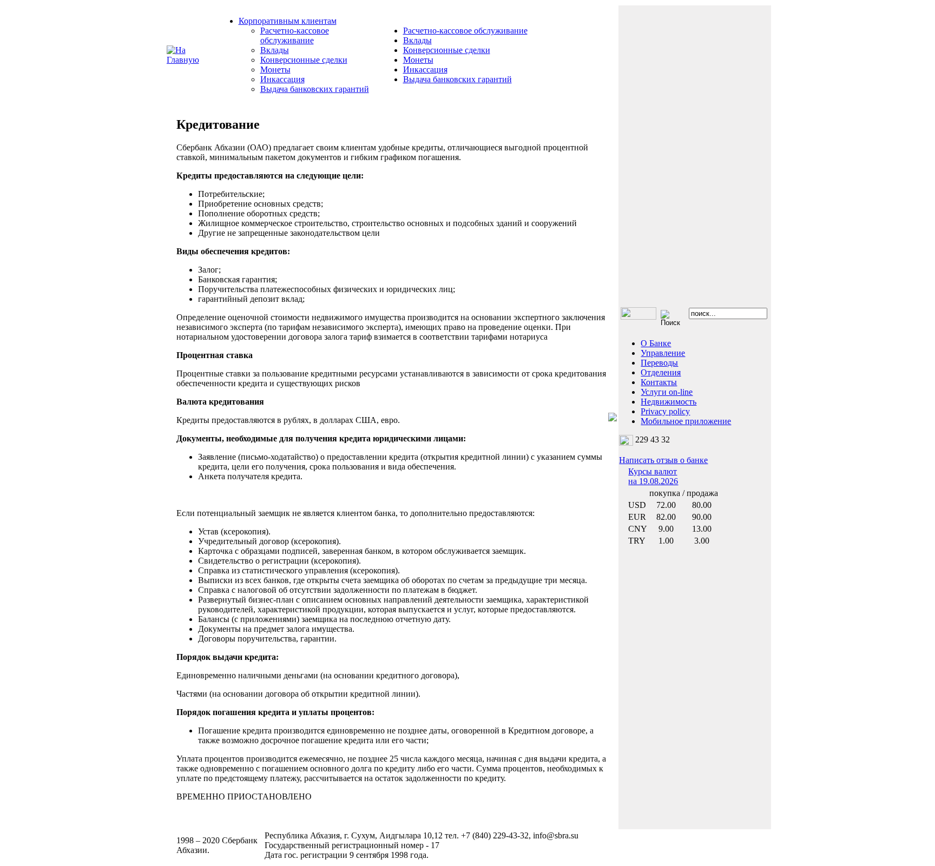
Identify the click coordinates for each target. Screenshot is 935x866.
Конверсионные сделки (303, 59)
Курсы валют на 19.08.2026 (653, 476)
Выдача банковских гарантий (314, 89)
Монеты (275, 69)
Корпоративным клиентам (288, 20)
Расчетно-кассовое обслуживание (294, 35)
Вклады (274, 50)
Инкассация (282, 79)
